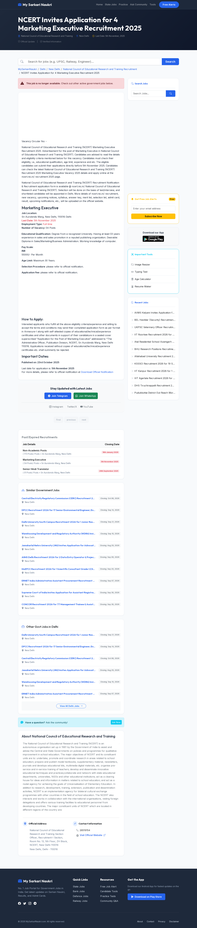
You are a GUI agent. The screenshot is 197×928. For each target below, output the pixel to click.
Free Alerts (169, 4)
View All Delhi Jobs (70, 706)
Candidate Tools (109, 891)
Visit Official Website (91, 835)
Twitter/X (72, 406)
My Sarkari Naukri (37, 4)
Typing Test (141, 271)
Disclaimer (174, 921)
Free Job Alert (108, 886)
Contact (150, 921)
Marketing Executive (34, 459)
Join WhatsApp (87, 395)
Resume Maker (143, 286)
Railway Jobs (80, 900)
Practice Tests (108, 896)
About (140, 921)
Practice (123, 4)
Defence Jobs (80, 896)
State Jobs (111, 4)
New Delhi (54, 69)
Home (99, 4)
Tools (153, 4)
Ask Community (138, 4)
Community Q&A (109, 900)
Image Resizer (142, 264)
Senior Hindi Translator (36, 469)
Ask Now (116, 722)
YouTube (88, 406)
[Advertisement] (71, 116)
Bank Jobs (79, 891)
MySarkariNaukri (27, 69)
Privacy (161, 921)
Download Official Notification (97, 372)
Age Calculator (143, 279)
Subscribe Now (153, 216)
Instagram (57, 406)
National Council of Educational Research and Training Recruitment (100, 69)
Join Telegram (59, 395)
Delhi (42, 69)
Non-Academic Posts (35, 450)
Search (170, 61)
